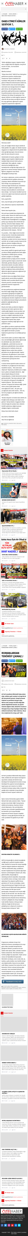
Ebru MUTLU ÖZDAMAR (9, 49)
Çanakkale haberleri (6, 987)
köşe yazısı (18, 423)
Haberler (4, 988)
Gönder (20, 29)
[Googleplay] (19, 1225)
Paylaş (5, 29)
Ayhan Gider (10, 986)
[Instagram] (9, 1225)
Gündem (14, 14)
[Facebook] (2, 1225)
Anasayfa (5, 14)
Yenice (20, 988)
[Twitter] (5, 1225)
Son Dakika (4, 424)
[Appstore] (15, 1225)
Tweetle (13, 29)
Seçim (7, 988)
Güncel (10, 14)
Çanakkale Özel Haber (9, 680)
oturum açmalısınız (18, 628)
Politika (11, 645)
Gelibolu (24, 987)
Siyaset (14, 645)
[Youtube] (12, 1225)
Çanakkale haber (12, 423)
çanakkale (5, 423)
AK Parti (5, 986)
